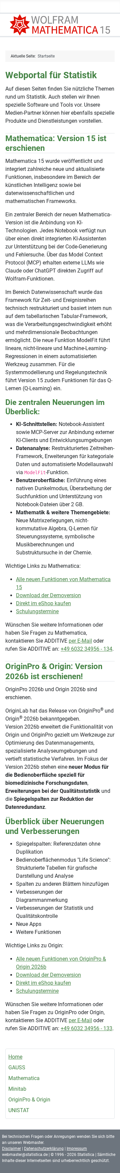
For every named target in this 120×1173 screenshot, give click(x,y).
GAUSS (16, 1067)
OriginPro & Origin (29, 1099)
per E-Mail (80, 641)
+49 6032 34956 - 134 (86, 649)
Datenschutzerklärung (44, 1148)
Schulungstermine (37, 611)
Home (15, 1057)
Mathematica (24, 1078)
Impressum (77, 1148)
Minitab (17, 1089)
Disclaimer (11, 1148)
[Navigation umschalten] (112, 8)
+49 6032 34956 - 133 (86, 1028)
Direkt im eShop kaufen (43, 603)
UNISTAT (18, 1110)
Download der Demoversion (48, 595)
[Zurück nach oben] (108, 1161)
